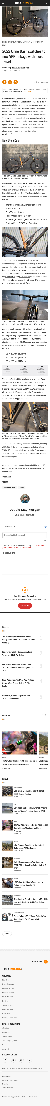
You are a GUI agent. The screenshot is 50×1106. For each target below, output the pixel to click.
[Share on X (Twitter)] (10, 82)
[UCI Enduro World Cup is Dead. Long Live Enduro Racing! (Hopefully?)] (7, 883)
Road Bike (6, 1014)
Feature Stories (8, 988)
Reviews (41, 757)
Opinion (16, 878)
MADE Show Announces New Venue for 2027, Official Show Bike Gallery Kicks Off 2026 (18, 667)
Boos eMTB (10, 277)
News (22, 487)
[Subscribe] (29, 1059)
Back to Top (37, 961)
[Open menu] (3, 3)
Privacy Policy (6, 1076)
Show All (7, 933)
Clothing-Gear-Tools (9, 1018)
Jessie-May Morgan (20, 68)
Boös (19, 108)
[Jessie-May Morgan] (25, 499)
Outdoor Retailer (18, 787)
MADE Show (17, 858)
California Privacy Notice (10, 1080)
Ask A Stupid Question (10, 1041)
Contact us (6, 1032)
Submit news (7, 1036)
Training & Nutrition (19, 912)
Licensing (5, 1084)
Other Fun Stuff (8, 992)
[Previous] (42, 715)
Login (44, 527)
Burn (27, 108)
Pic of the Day (7, 997)
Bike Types (6, 980)
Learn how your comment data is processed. (23, 547)
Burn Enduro (24, 277)
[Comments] (36, 82)
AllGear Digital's (20, 1068)
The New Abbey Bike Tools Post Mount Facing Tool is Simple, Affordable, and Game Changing (18, 639)
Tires (15, 804)
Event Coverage (8, 984)
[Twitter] (12, 1059)
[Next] (46, 715)
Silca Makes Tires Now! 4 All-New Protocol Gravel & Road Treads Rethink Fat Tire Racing (18, 682)
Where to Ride (7, 1005)
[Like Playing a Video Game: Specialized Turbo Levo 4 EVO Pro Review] (7, 845)
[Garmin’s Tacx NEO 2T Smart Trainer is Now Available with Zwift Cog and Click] (7, 917)
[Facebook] (4, 1059)
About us (5, 1028)
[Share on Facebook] (4, 82)
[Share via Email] (15, 82)
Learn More (27, 91)
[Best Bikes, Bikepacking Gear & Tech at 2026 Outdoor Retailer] (7, 791)
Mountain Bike (9, 487)
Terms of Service (7, 1088)
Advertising (6, 1049)
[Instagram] (21, 1059)
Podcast (5, 1045)
